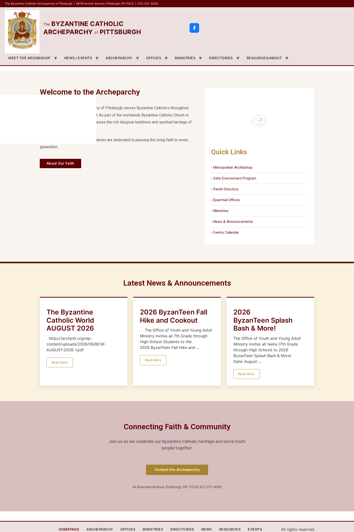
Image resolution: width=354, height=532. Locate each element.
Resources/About (264, 58)
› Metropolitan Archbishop (231, 167)
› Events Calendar (225, 232)
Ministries (185, 58)
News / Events (78, 58)
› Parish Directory (224, 189)
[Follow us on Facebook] (194, 28)
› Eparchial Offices (225, 200)
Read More (60, 362)
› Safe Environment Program (233, 178)
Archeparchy (119, 58)
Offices (153, 58)
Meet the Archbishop (29, 58)
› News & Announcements (232, 221)
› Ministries (220, 211)
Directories (221, 58)
